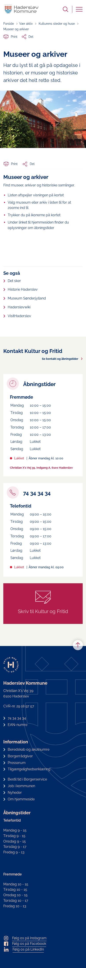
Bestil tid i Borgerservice (27, 779)
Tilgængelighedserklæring (29, 769)
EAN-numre (17, 725)
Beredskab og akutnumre (28, 749)
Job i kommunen (21, 786)
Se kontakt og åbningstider (60, 358)
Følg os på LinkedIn (28, 949)
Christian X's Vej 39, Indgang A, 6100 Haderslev (41, 467)
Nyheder (15, 792)
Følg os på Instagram (29, 938)
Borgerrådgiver (20, 756)
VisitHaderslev (19, 316)
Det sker (14, 281)
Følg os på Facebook (29, 943)
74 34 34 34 (17, 718)
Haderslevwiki (19, 307)
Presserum (17, 763)
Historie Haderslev (23, 289)
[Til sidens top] (78, 645)
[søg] (65, 9)
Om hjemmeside (21, 799)
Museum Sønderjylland (27, 298)
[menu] (79, 9)
